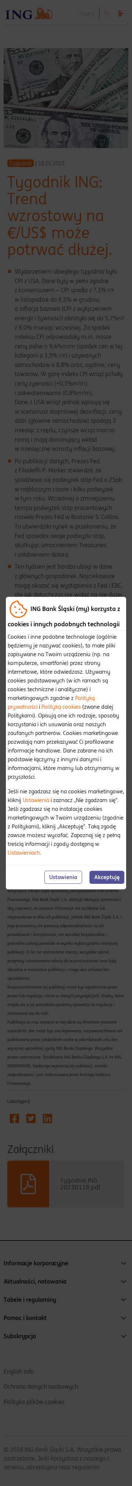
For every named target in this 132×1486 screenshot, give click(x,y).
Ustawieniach (24, 852)
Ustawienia (36, 800)
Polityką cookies (61, 706)
